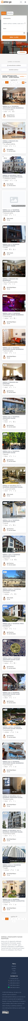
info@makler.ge (14, 978)
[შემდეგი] (14, 85)
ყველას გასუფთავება (17, 42)
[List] (25, 83)
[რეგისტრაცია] (20, 2)
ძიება (14, 37)
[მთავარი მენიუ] (25, 2)
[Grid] (23, 83)
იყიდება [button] (3, 13)
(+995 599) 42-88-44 (14, 983)
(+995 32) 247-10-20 (14, 980)
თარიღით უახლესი (13, 69)
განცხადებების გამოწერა (14, 65)
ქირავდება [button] (10, 13)
